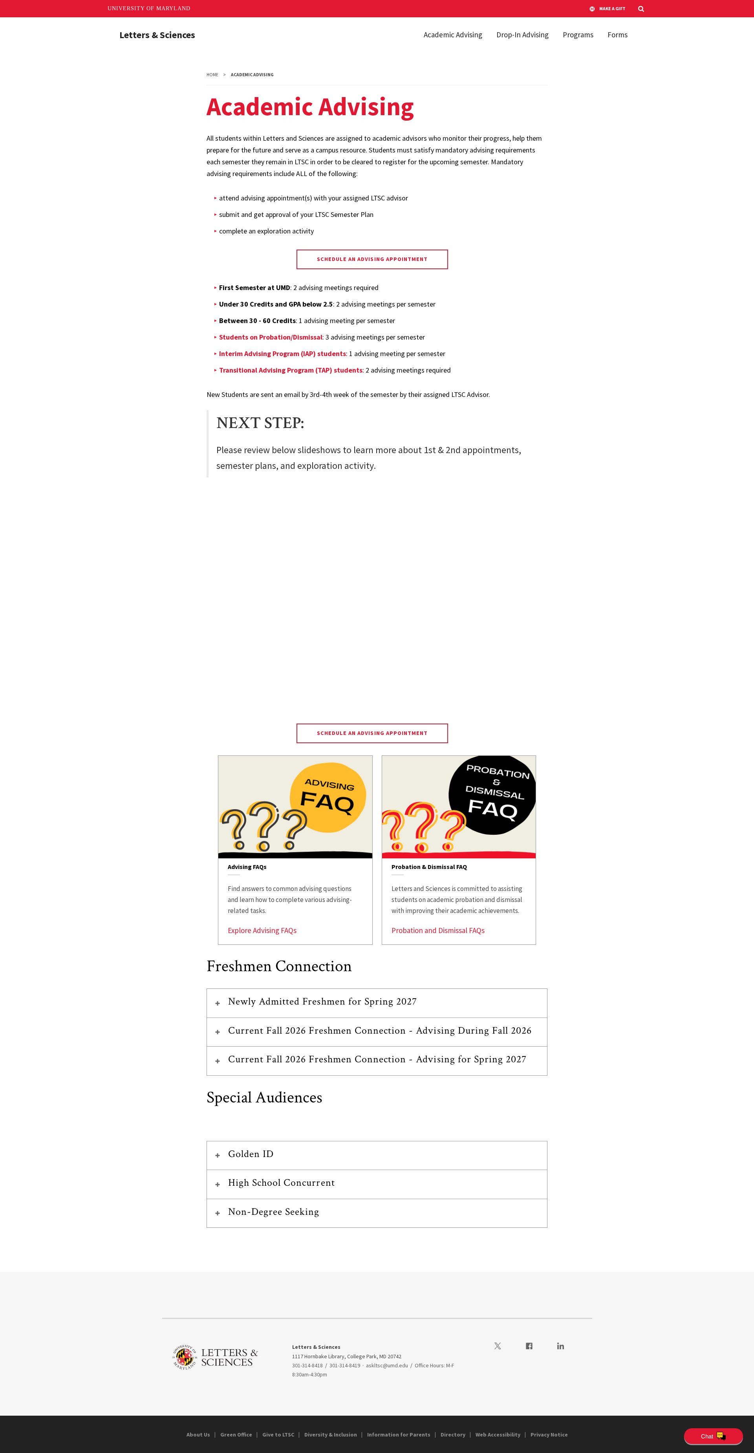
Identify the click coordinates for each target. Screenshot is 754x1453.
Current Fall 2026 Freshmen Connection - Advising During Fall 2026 (380, 1030)
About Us (198, 1434)
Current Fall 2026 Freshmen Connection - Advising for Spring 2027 (377, 1059)
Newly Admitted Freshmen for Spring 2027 (322, 1001)
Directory (453, 1434)
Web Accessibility (498, 1434)
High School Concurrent (281, 1182)
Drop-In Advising (522, 34)
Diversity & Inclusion (330, 1434)
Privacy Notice (549, 1434)
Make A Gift (612, 8)
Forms (618, 34)
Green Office (236, 1434)
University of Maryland (149, 8)
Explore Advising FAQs (262, 930)
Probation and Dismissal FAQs (438, 930)
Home (212, 74)
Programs (578, 34)
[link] (295, 850)
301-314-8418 (307, 1365)
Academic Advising (453, 34)
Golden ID (251, 1154)
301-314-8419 (344, 1365)
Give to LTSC (278, 1434)
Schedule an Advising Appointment (372, 259)
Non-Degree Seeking (274, 1211)
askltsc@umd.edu (387, 1365)
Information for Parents (398, 1434)
